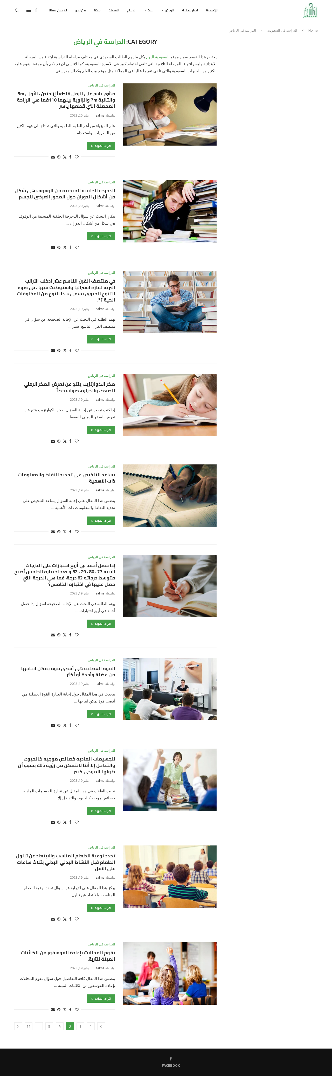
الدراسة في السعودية (282, 30)
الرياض (169, 10)
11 (28, 1026)
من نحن (80, 10)
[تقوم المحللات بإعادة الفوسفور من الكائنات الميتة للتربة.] (170, 973)
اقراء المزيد (102, 146)
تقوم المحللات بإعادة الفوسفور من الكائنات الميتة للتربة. (68, 955)
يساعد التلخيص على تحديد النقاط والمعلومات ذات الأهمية (66, 477)
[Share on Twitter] (65, 156)
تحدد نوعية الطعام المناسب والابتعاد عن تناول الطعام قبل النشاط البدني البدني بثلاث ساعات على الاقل (65, 862)
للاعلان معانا (58, 10)
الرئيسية (212, 10)
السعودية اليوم (158, 56)
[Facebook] (36, 10)
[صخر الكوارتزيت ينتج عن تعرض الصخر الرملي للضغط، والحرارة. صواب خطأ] (170, 405)
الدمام (131, 10)
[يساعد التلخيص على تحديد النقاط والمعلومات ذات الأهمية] (170, 495)
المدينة (113, 10)
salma (100, 115)
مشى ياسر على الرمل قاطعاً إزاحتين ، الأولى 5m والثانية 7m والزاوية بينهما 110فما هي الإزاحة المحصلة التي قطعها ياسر (66, 100)
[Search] (16, 10)
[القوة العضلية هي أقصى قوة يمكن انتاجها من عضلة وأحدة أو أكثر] (170, 689)
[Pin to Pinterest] (58, 156)
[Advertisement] (274, 74)
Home (313, 30)
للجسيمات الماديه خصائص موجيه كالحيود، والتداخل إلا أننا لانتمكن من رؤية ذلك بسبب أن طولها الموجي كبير (66, 765)
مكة (97, 10)
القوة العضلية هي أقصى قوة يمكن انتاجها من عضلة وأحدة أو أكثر (68, 671)
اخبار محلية (190, 10)
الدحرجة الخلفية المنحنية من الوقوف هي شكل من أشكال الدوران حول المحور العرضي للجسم (65, 193)
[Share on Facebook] (70, 156)
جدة (151, 10)
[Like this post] (77, 156)
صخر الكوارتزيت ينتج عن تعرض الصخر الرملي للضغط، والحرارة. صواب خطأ (69, 387)
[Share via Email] (53, 156)
